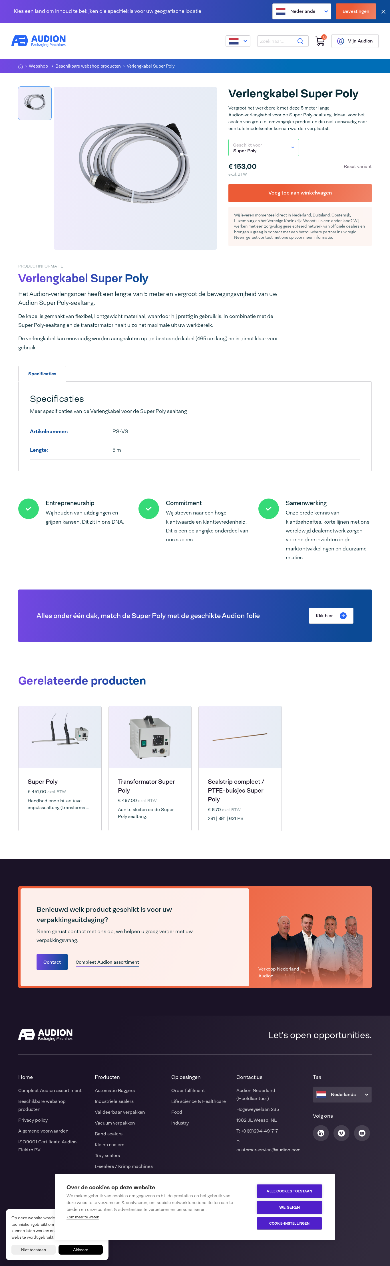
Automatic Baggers (115, 1090)
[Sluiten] (383, 11)
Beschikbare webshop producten (88, 66)
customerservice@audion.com (268, 1150)
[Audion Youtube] (362, 1133)
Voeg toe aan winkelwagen (300, 192)
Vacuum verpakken (115, 1123)
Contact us (249, 1077)
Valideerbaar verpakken (120, 1112)
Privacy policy (33, 1120)
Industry (180, 1123)
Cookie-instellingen (289, 1223)
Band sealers (108, 1134)
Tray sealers (107, 1155)
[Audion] (38, 41)
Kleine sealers (109, 1145)
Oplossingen (186, 1077)
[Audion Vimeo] (341, 1133)
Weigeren (289, 1207)
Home (25, 1077)
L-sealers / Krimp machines (124, 1166)
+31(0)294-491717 (259, 1131)
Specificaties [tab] (42, 374)
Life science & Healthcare (198, 1101)
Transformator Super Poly (146, 786)
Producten (107, 1077)
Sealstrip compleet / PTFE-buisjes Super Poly (236, 790)
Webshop (38, 66)
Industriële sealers (114, 1101)
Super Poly (43, 781)
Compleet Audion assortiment (107, 962)
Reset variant (358, 166)
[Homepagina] (20, 66)
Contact (52, 962)
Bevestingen (356, 11)
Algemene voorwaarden (43, 1131)
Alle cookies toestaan (289, 1191)
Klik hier (324, 616)
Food (176, 1112)
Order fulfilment (188, 1090)
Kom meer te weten (83, 1217)
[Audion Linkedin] (321, 1133)
